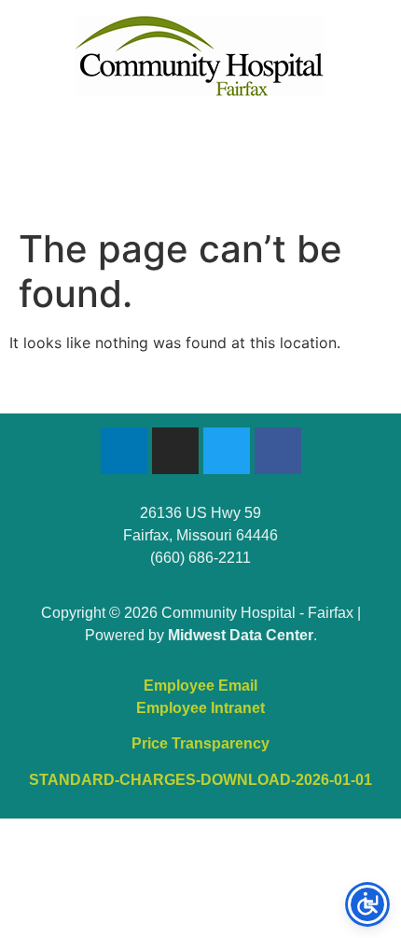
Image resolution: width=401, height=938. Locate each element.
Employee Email (200, 685)
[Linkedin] (124, 450)
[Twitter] (226, 450)
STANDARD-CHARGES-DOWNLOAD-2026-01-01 (200, 780)
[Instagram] (175, 450)
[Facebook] (278, 450)
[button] (200, 142)
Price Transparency (200, 743)
